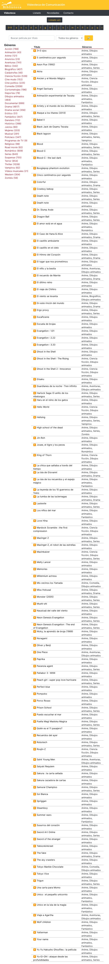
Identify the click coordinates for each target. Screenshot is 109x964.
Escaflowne (43, 317)
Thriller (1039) (12, 164)
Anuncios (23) (12, 59)
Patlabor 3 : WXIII (46, 673)
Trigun (40, 880)
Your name (42, 939)
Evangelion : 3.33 (46, 344)
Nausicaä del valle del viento (52, 610)
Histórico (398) (13, 123)
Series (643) (11, 154)
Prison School (44, 707)
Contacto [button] (68, 12)
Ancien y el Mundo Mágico (51, 78)
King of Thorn (44, 455)
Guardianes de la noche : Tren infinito (57, 386)
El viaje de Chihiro (46, 289)
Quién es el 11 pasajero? (49, 728)
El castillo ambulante (48, 240)
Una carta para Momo (48, 887)
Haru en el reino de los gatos (52, 400)
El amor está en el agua (49, 223)
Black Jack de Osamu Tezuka (52, 126)
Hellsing (41, 417)
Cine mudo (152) (14, 79)
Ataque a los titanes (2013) (51, 112)
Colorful (41, 182)
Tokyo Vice (43, 873)
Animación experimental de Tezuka (55, 95)
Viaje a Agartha (45, 915)
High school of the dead (50, 427)
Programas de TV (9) (16, 140)
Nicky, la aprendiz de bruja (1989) (55, 631)
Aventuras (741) (13, 62)
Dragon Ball (43, 216)
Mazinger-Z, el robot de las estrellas (56, 544)
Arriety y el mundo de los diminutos (56, 105)
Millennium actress (47, 576)
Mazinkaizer (43, 551)
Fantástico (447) (14, 116)
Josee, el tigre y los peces (51, 444)
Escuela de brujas (46, 323)
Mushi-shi (42, 603)
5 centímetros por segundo (51, 57)
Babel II (41, 119)
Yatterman (42, 932)
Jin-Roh (41, 437)
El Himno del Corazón (48, 254)
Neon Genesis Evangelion (50, 617)
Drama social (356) (15, 110)
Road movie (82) (14, 147)
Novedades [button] (53, 12)
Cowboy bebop (45, 188)
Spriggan (41, 801)
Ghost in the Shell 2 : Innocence (54, 368)
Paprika (41, 659)
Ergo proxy (43, 310)
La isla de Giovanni (47, 472)
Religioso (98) (12, 144)
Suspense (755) (13, 157)
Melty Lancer (44, 562)
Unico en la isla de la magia (51, 904)
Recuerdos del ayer (47, 735)
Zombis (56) (11, 177)
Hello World (43, 406)
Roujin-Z (41, 749)
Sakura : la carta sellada (50, 773)
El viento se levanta (47, 296)
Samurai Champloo (47, 787)
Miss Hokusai (44, 589)
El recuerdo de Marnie (48, 275)
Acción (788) (12, 49)
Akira (39, 71)
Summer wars (44, 814)
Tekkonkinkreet (45, 846)
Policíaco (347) (13, 137)
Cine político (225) (15, 82)
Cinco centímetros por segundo (54, 175)
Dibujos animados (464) (14, 98)
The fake (41, 852)
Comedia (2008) (14, 86)
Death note (43, 195)
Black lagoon (44, 133)
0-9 (10, 27)
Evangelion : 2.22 (46, 337)
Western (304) (12, 174)
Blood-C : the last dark (49, 157)
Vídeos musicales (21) (16, 171)
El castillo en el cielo (48, 247)
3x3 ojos (41, 50)
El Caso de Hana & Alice (50, 233)
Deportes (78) (12, 93)
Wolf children (44, 922)
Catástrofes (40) (14, 72)
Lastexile (41, 503)
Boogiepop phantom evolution (53, 168)
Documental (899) (14, 103)
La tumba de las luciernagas (52, 496)
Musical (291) (12, 133)
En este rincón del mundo (50, 303)
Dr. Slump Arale (45, 209)
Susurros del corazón (48, 825)
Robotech (42, 742)
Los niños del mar (46, 510)
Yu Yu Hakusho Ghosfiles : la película (56, 949)
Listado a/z (55, 20)
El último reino (44, 282)
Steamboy (42, 808)
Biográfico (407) (13, 69)
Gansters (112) (12, 120)
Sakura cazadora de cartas (51, 780)
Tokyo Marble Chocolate (50, 866)
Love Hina (42, 520)
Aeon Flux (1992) (46, 64)
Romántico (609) (14, 150)
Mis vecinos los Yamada (50, 582)
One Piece (42, 652)
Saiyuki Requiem (45, 766)
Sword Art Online (46, 832)
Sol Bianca (42, 794)
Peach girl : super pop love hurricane (56, 679)
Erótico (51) (11, 113)
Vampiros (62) (12, 167)
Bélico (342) (11, 65)
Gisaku (40, 379)
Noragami (42, 638)
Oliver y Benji (44, 645)
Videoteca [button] (9, 12)
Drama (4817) (12, 106)
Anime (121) (11, 55)
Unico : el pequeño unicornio (52, 894)
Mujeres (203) (12, 130)
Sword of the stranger (48, 839)
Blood (40, 144)
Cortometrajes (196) (16, 89)
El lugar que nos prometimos (52, 261)
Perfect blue (43, 686)
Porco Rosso (43, 700)
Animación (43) (13, 52)
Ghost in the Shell (46, 351)
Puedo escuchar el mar (49, 714)
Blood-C (41, 150)
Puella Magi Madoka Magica (52, 721)
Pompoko (42, 693)
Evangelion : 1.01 (45, 330)
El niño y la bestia (46, 268)
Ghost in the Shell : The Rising (53, 358)
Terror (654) (11, 160)
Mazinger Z (43, 537)
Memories (42, 569)
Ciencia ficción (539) (16, 76)
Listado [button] (37, 12)
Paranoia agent (45, 666)
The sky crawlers (46, 859)
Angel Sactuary (45, 88)
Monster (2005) (45, 596)
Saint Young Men (46, 759)
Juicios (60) (11, 127)
